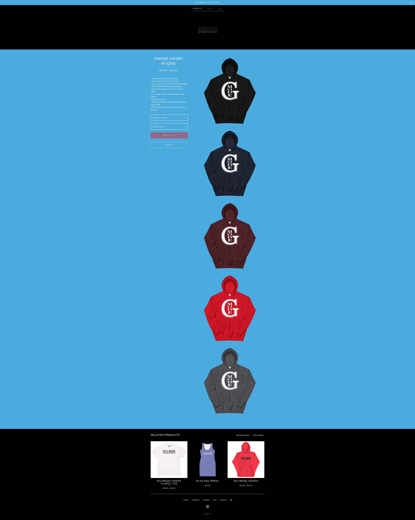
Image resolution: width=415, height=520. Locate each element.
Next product (258, 435)
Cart (220, 8)
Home (185, 500)
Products (197, 8)
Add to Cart (169, 135)
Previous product (242, 435)
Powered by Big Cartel (207, 513)
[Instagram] (207, 506)
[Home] (207, 30)
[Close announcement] (411, 2)
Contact (210, 8)
